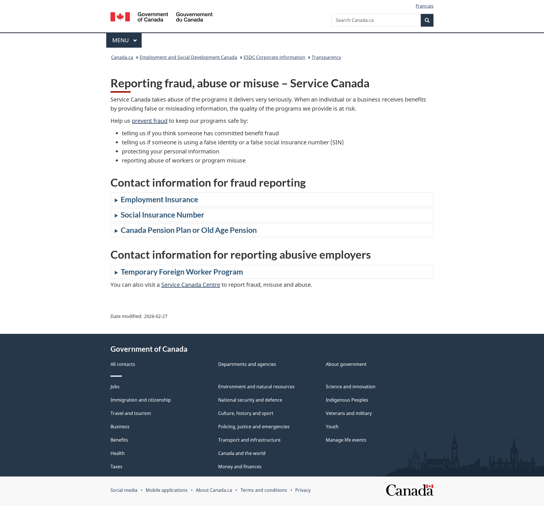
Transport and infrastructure (249, 440)
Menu (121, 40)
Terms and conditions (264, 490)
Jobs (115, 386)
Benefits (119, 440)
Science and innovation (350, 386)
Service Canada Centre (190, 284)
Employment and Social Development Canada (188, 57)
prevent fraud (149, 121)
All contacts (122, 364)
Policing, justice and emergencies (254, 426)
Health (117, 453)
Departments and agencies (247, 364)
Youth (332, 426)
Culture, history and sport (245, 413)
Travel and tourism (130, 413)
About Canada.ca (214, 490)
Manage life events (346, 440)
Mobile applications (167, 490)
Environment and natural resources (256, 386)
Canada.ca (122, 57)
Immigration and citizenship (140, 400)
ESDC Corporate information (274, 57)
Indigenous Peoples (347, 400)
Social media (123, 490)
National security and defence (250, 400)
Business (119, 426)
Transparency (326, 57)
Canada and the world (241, 453)
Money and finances (240, 466)
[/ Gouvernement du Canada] (161, 17)
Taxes (116, 466)
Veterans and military (349, 413)
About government (346, 364)
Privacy (303, 490)
